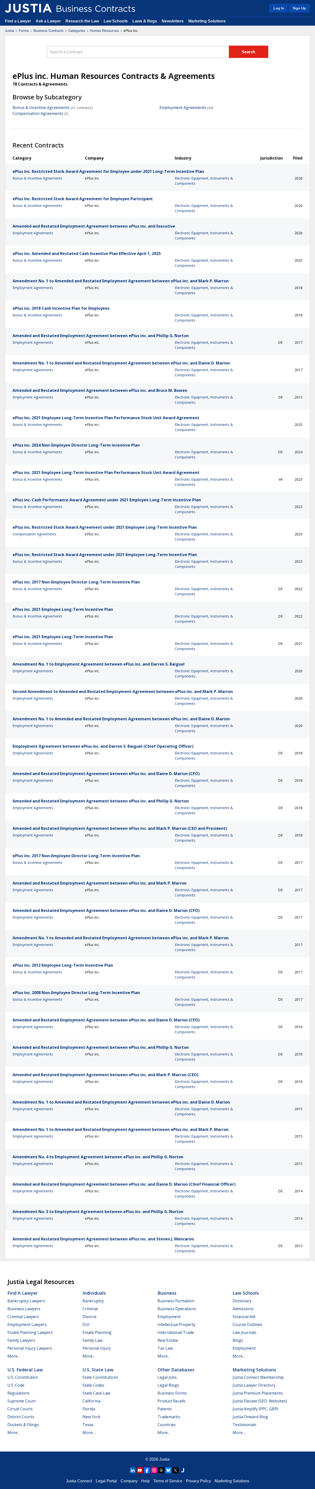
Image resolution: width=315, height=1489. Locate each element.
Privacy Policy (198, 1481)
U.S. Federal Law (25, 1370)
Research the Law (82, 21)
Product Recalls (172, 1401)
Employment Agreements (182, 107)
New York (91, 1416)
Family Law (92, 1340)
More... (13, 1356)
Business (167, 1293)
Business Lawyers (23, 1308)
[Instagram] (154, 1470)
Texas (88, 1424)
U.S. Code (15, 1385)
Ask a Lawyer (49, 21)
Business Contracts (48, 31)
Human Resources (104, 31)
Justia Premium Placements (258, 1393)
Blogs (238, 1340)
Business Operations (177, 1308)
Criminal (90, 1308)
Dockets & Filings (23, 1424)
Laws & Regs (144, 21)
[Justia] (28, 8)
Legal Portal (106, 1481)
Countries (167, 1424)
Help (145, 1481)
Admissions (243, 1308)
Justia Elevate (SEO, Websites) (260, 1401)
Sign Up (299, 8)
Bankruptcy (93, 1301)
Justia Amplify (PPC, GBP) (255, 1409)
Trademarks (169, 1416)
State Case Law (96, 1393)
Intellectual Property (176, 1324)
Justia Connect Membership (258, 1377)
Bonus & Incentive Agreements (41, 107)
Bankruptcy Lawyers (26, 1301)
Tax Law (165, 1348)
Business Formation (176, 1301)
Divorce (89, 1316)
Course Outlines (247, 1324)
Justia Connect (79, 1481)
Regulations (18, 1393)
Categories (76, 31)
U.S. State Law (97, 1370)
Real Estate (168, 1340)
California (91, 1401)
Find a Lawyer (18, 21)
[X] (175, 1470)
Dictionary (242, 1301)
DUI (86, 1324)
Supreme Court (21, 1401)
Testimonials (244, 1424)
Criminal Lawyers (23, 1316)
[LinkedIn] (133, 1470)
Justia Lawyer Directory (254, 1385)
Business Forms (172, 1393)
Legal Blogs (168, 1385)
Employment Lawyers (27, 1324)
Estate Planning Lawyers (30, 1332)
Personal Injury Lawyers (29, 1348)
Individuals (94, 1293)
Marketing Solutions (207, 21)
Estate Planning (96, 1332)
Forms (24, 31)
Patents (165, 1409)
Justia (9, 31)
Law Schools (116, 21)
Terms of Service (167, 1481)
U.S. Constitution (22, 1377)
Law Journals (244, 1332)
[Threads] (161, 1470)
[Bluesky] (168, 1470)
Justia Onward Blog (250, 1416)
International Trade (176, 1332)
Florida (88, 1409)
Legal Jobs (167, 1377)
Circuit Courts (20, 1409)
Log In (278, 8)
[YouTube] (140, 1470)
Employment (169, 1316)
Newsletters (173, 21)
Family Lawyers (21, 1340)
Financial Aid (244, 1316)
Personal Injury (96, 1348)
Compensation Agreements (38, 113)
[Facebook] (147, 1470)
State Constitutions (100, 1377)
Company (129, 1481)
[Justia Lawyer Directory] (183, 1470)
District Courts (20, 1416)
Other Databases (176, 1370)
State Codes (93, 1385)
